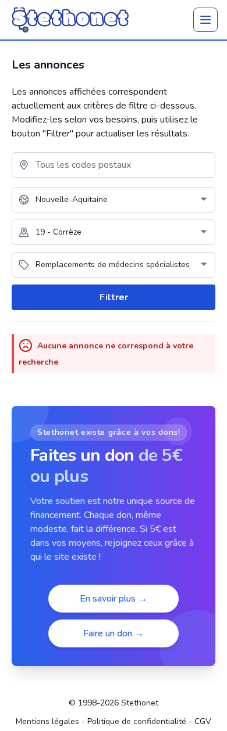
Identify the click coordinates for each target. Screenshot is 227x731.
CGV (202, 721)
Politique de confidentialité (136, 721)
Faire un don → (113, 633)
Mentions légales (47, 721)
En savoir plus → (113, 598)
